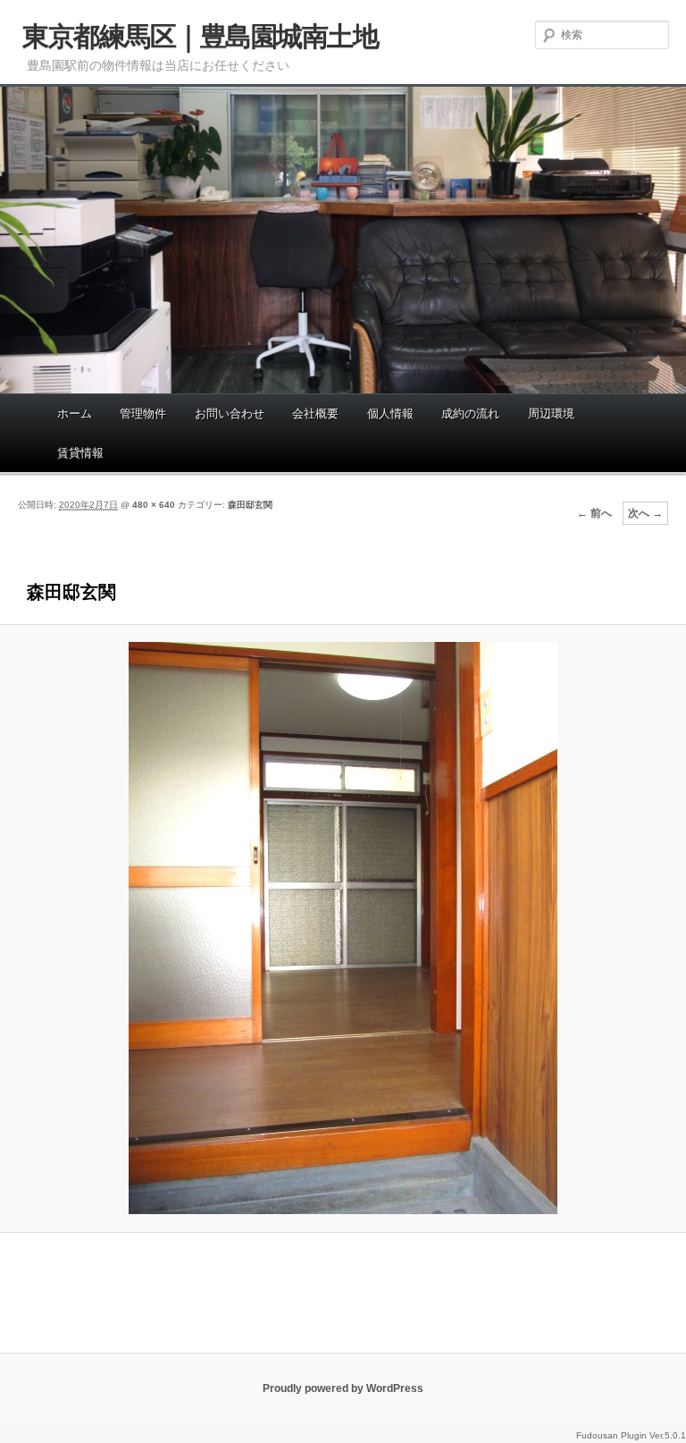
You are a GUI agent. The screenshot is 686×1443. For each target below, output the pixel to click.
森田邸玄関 (250, 505)
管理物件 (143, 413)
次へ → (645, 513)
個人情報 (390, 413)
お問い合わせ (229, 413)
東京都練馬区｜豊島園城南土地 (200, 36)
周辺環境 (551, 413)
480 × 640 (153, 505)
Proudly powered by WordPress (343, 1388)
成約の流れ (470, 413)
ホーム (74, 413)
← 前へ (594, 513)
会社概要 (315, 413)
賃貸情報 (80, 453)
